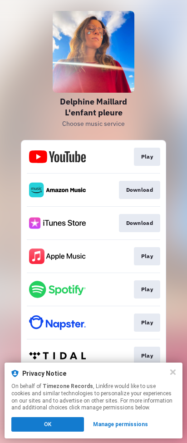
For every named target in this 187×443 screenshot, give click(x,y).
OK (47, 424)
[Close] (173, 372)
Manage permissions (120, 424)
